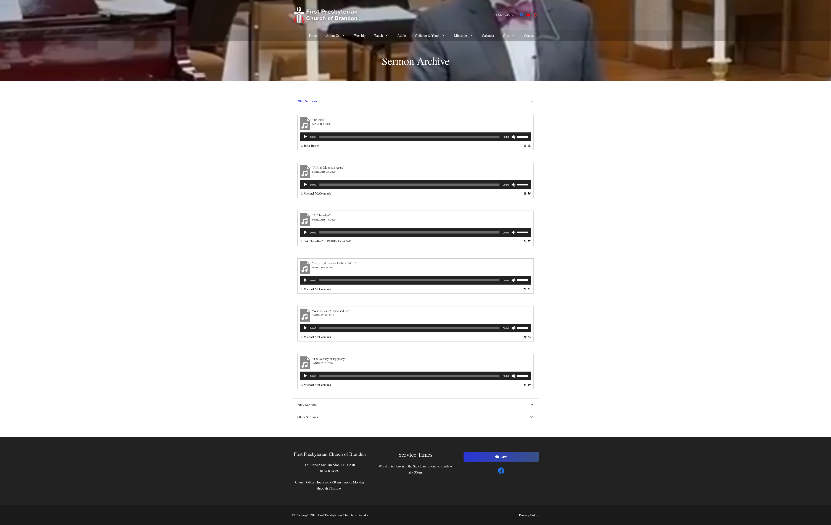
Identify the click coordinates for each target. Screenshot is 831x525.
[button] (343, 35)
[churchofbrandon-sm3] (325, 15)
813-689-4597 (503, 15)
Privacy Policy (529, 515)
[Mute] (513, 137)
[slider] (523, 136)
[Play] (305, 137)
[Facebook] (521, 14)
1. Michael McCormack (315, 193)
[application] (415, 136)
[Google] (535, 14)
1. (325, 241)
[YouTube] (528, 14)
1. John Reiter (309, 145)
